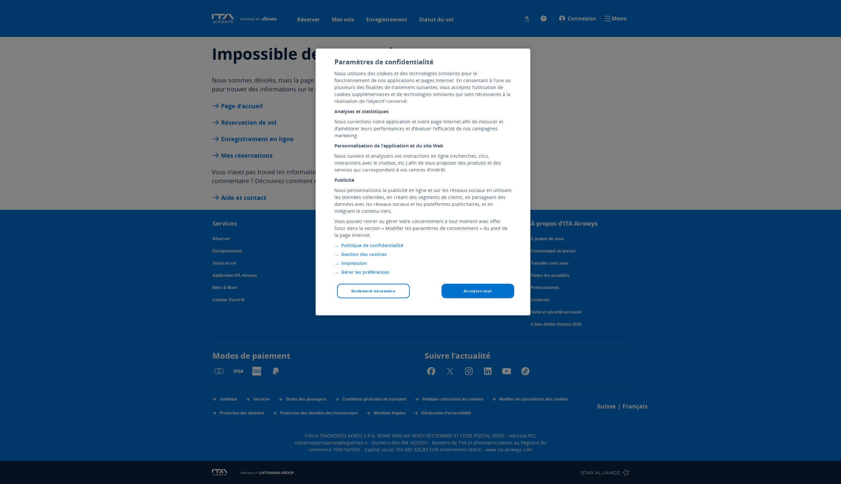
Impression (354, 263)
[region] (423, 181)
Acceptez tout (478, 290)
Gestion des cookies (364, 254)
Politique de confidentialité (372, 245)
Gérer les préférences (365, 272)
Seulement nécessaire (373, 290)
